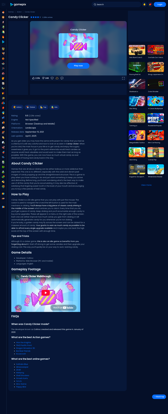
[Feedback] (62, 78)
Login (159, 4)
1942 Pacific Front (24, 345)
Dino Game (21, 384)
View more (146, 185)
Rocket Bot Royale (154, 126)
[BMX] (3, 68)
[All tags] (3, 193)
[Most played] (3, 22)
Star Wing (133, 108)
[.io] (3, 122)
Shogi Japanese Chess (156, 74)
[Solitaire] (3, 162)
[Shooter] (3, 157)
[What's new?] (144, 4)
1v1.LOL (19, 381)
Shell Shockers (22, 375)
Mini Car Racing (154, 143)
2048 (18, 369)
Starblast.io (133, 91)
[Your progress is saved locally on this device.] (57, 78)
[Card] (3, 83)
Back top (160, 397)
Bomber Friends (23, 351)
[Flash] (3, 107)
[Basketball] (3, 58)
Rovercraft (21, 353)
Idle (55, 107)
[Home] (3, 12)
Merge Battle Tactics (137, 143)
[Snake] (3, 167)
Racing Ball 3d (134, 74)
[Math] (3, 137)
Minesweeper (22, 367)
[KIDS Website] (3, 198)
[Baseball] (3, 53)
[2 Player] (3, 48)
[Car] (3, 73)
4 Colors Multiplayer (155, 108)
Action (19, 12)
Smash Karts (22, 378)
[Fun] (3, 112)
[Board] (3, 63)
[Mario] (3, 132)
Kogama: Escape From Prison (137, 177)
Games (11, 12)
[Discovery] (3, 27)
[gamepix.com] (18, 4)
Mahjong (20, 372)
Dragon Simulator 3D (25, 348)
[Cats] (3, 78)
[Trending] (3, 36)
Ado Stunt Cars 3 (135, 57)
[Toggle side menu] (3, 4)
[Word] (3, 181)
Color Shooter (153, 91)
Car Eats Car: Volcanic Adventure (156, 57)
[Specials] (3, 41)
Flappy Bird (21, 386)
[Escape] (3, 98)
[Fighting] (3, 103)
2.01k (37, 78)
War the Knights (23, 342)
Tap (44, 107)
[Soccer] (3, 171)
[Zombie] (3, 186)
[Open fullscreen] (123, 78)
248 (47, 78)
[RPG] (3, 152)
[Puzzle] (3, 142)
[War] (3, 176)
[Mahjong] (3, 127)
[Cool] (3, 88)
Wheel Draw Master (155, 177)
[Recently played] (3, 17)
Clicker (32, 107)
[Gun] (3, 117)
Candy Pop (152, 160)
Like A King (133, 160)
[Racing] (3, 147)
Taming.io (133, 126)
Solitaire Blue (22, 364)
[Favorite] (150, 4)
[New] (3, 32)
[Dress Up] (3, 93)
